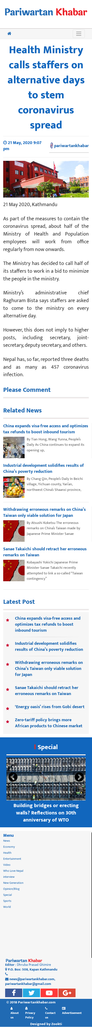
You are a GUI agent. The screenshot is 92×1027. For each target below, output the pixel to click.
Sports (7, 900)
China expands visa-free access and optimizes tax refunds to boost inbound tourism (47, 624)
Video (6, 864)
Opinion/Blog (11, 888)
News (6, 840)
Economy (9, 846)
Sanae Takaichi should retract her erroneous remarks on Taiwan (46, 690)
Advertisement (72, 1012)
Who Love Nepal (13, 870)
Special (48, 747)
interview (9, 876)
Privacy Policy (30, 1015)
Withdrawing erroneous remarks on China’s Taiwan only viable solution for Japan (49, 668)
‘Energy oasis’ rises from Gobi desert (50, 707)
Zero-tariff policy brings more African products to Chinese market (48, 723)
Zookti (56, 1024)
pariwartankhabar (71, 145)
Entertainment (12, 858)
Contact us (50, 1015)
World (7, 906)
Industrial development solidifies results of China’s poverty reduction (49, 646)
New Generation (13, 882)
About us (14, 1015)
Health (7, 852)
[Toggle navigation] (79, 33)
